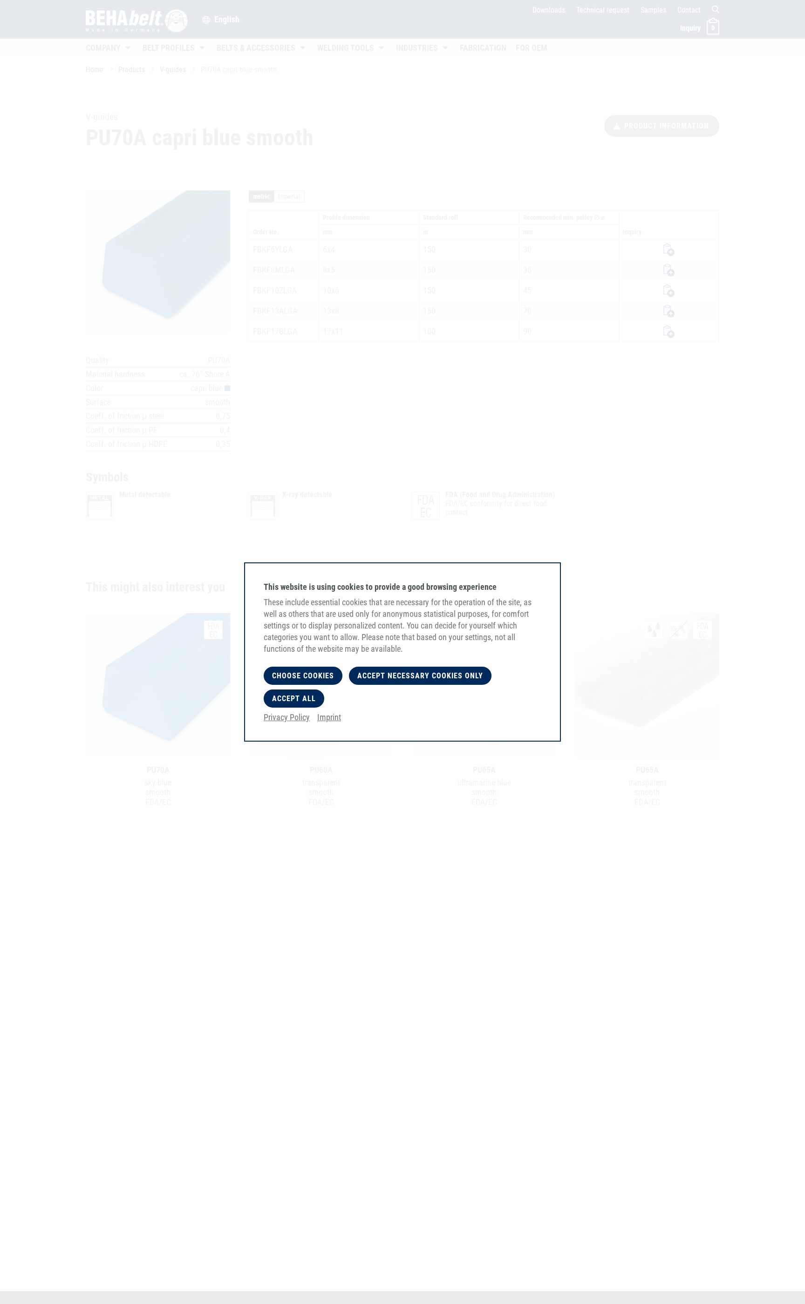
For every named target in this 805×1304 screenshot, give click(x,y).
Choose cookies (303, 675)
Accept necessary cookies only (420, 675)
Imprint (329, 717)
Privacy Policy (287, 717)
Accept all (294, 698)
